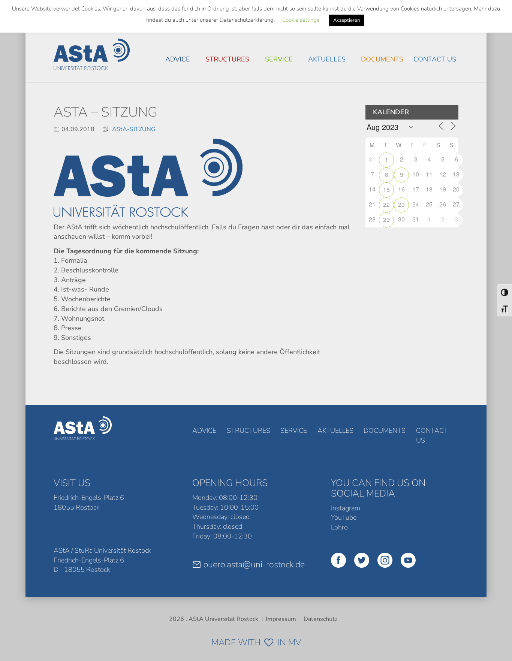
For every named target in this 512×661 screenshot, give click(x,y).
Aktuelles (327, 59)
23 (401, 204)
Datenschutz (320, 619)
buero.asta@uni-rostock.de (254, 564)
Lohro (339, 527)
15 (386, 189)
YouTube (343, 517)
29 (386, 219)
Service (279, 59)
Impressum (281, 619)
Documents (382, 59)
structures (227, 59)
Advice (177, 59)
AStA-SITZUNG (134, 129)
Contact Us (434, 59)
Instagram (345, 508)
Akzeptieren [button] (346, 20)
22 (386, 204)
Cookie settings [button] (300, 20)
